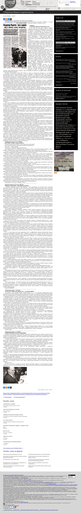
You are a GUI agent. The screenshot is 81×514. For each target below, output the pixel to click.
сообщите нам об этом (24, 502)
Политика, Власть (6, 393)
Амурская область (65, 108)
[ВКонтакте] (4, 19)
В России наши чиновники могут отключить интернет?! (39, 454)
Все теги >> (58, 147)
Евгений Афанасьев (72, 64)
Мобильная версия (36, 4)
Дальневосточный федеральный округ (63, 117)
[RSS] (55, 173)
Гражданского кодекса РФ (51, 483)
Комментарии (28, 1)
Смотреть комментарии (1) (20, 397)
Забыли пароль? (73, 2)
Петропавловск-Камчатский (65, 130)
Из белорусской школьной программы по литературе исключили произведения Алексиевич (38, 460)
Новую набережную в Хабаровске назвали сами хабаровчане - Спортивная (65, 37)
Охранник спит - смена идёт (61, 94)
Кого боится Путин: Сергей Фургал (62, 78)
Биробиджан (71, 110)
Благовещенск (60, 112)
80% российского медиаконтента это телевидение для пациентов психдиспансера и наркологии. (66, 97)
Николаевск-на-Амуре (70, 128)
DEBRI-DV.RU (16, 505)
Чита (71, 142)
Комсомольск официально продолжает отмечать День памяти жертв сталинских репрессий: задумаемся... (66, 76)
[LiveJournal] (11, 19)
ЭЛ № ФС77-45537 (27, 480)
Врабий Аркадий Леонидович (41, 394)
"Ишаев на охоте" (7, 436)
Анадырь (59, 110)
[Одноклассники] (6, 19)
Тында (68, 138)
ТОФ (65, 138)
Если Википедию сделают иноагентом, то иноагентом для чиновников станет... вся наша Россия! (14, 463)
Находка (62, 128)
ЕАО (70, 120)
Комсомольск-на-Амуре (64, 125)
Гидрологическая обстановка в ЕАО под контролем (65, 25)
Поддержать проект (36, 2)
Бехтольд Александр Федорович (39, 393)
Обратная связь (28, 4)
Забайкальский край (65, 121)
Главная (23, 1)
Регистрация (72, 1)
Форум (26, 2)
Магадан (63, 127)
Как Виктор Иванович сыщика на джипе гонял (15, 425)
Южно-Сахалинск (68, 144)
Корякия (74, 125)
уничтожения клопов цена (31, 6)
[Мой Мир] (8, 19)
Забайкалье (58, 121)
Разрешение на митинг (9, 404)
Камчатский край (62, 123)
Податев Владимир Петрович (27, 393)
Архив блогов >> (59, 85)
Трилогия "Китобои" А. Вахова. (62, 93)
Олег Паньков (73, 83)
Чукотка (58, 144)
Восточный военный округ (65, 113)
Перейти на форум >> (60, 98)
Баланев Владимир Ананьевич (18, 394)
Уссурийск (58, 140)
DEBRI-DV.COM (11, 505)
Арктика (64, 109)
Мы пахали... (6, 431)
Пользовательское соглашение (8, 475)
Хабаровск (64, 140)
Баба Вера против (7, 420)
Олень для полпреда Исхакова (11, 409)
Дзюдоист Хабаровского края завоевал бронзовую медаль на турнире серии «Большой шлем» (65, 32)
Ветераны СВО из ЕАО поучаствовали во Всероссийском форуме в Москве (63, 27)
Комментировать (8, 397)
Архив (22, 4)
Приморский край (62, 132)
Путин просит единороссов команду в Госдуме (12, 454)
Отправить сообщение (15, 477)
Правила (34, 1)
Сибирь (62, 138)
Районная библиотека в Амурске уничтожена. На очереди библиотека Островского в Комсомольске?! (65, 60)
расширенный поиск (32, 9)
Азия (57, 108)
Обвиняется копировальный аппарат (13, 414)
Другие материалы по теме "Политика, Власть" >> (13, 448)
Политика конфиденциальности (19, 475)
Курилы (58, 127)
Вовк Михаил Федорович (30, 394)
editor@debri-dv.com (25, 477)
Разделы (23, 2)
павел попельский (72, 61)
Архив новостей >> (60, 51)
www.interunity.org (8, 21)
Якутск (58, 146)
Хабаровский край (62, 142)
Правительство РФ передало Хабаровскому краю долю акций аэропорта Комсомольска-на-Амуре (65, 24)
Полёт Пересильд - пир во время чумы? (11, 459)
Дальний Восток (62, 120)
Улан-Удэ (71, 138)
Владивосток (70, 112)
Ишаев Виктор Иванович (16, 393)
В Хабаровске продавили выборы (12, 441)
